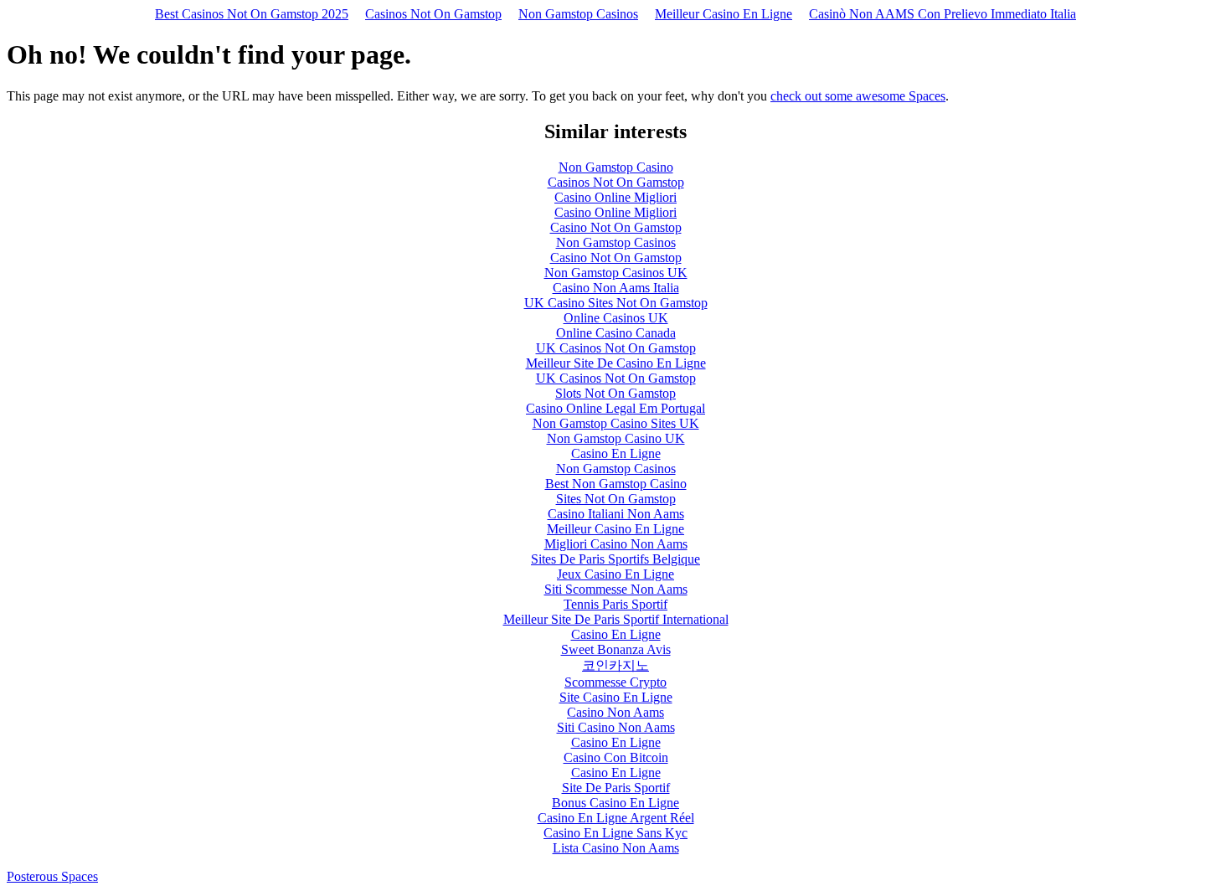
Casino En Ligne (616, 453)
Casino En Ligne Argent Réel (616, 818)
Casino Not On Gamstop (616, 227)
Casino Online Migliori (615, 197)
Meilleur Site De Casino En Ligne (616, 363)
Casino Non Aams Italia (616, 288)
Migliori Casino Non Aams (616, 544)
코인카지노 (615, 665)
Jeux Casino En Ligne (615, 574)
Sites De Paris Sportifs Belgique (615, 559)
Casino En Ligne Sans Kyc (615, 833)
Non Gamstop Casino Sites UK (616, 423)
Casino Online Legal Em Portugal (615, 408)
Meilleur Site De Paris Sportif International (616, 619)
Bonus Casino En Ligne (615, 803)
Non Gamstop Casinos (578, 14)
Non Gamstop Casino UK (616, 438)
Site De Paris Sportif (616, 787)
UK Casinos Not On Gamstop (616, 348)
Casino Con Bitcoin (616, 757)
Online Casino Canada (616, 333)
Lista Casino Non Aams (616, 848)
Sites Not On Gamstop (616, 499)
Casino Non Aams (615, 712)
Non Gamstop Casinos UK (616, 272)
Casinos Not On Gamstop (433, 14)
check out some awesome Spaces (857, 96)
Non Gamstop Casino (616, 167)
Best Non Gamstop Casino (616, 483)
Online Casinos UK (616, 318)
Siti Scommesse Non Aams (616, 589)
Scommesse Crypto (615, 682)
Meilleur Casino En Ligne (723, 14)
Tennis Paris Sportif (615, 604)
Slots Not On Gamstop (615, 393)
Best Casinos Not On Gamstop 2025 (251, 14)
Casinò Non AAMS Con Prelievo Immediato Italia (942, 14)
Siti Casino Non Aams (616, 727)
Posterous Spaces (52, 876)
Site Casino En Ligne (615, 697)
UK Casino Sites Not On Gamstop (616, 303)
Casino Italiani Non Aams (616, 514)
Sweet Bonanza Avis (616, 649)
